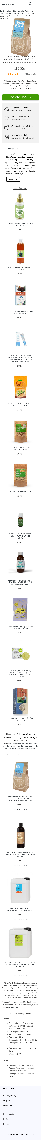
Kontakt (6, 1124)
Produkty (8, 11)
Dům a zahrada (18, 11)
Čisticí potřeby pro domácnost (19, 13)
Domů (2, 11)
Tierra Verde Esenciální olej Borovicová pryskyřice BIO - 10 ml (20, 536)
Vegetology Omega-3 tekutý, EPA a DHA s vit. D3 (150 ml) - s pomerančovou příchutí (20, 582)
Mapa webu (7, 1106)
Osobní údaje (8, 1114)
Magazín (6, 1101)
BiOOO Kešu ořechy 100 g (20, 492)
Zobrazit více (13, 179)
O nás (5, 1119)
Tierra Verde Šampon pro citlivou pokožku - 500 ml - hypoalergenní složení (20, 854)
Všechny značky (9, 1096)
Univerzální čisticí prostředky (26, 748)
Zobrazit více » (25, 88)
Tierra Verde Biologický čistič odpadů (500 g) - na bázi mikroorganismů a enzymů (20, 798)
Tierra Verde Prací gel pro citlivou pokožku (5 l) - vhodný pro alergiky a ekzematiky (21, 964)
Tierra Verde (31, 86)
